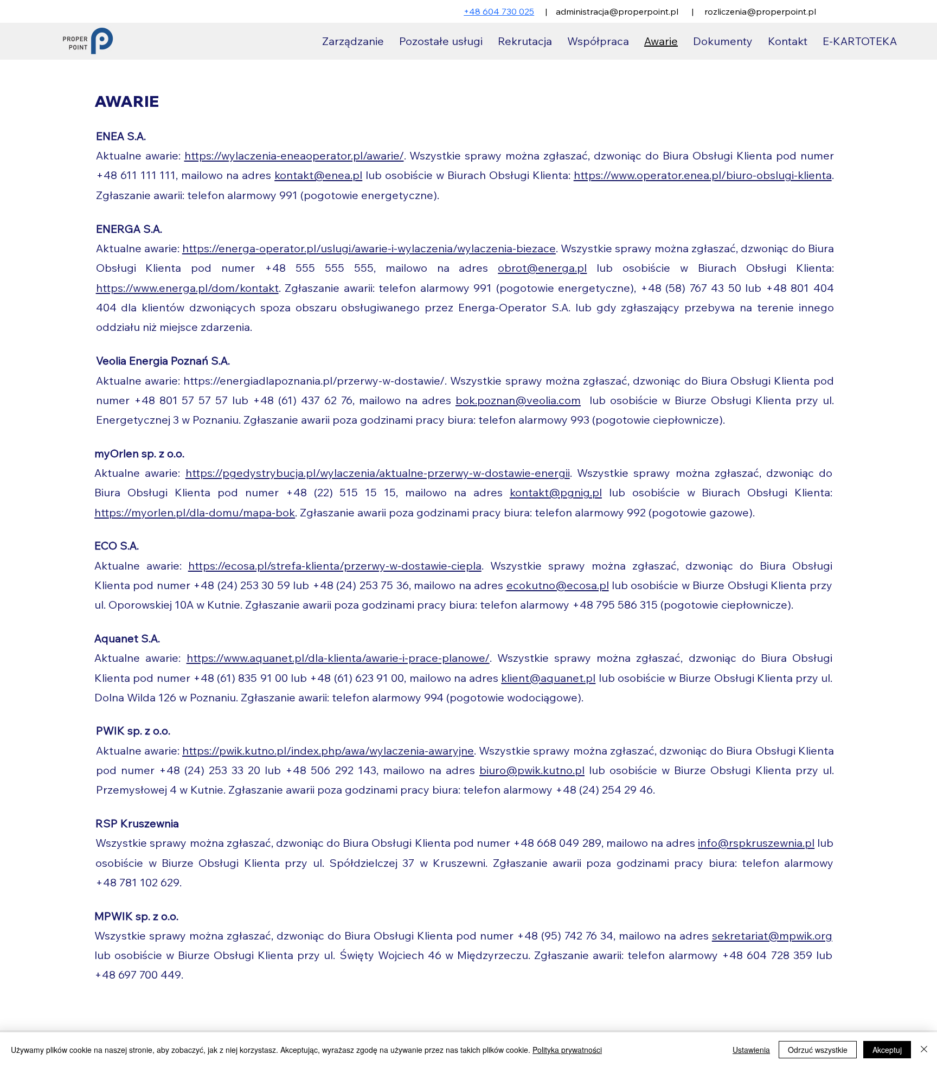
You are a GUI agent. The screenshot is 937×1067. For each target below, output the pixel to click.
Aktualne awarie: (140, 380)
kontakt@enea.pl (318, 175)
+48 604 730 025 (499, 11)
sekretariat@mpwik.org (772, 935)
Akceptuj (887, 1049)
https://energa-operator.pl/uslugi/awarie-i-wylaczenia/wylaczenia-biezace (369, 248)
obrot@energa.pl (542, 267)
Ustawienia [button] (751, 1049)
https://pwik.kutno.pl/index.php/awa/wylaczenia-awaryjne (328, 750)
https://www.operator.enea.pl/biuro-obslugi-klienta (703, 175)
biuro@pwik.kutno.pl (532, 770)
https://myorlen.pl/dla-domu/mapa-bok (194, 512)
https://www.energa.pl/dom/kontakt (187, 288)
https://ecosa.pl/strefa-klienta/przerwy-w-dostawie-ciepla (335, 565)
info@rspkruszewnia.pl (756, 842)
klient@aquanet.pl (548, 678)
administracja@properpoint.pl (617, 11)
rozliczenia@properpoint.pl (760, 11)
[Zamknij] (923, 1049)
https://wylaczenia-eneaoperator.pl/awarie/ (294, 155)
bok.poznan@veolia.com (518, 400)
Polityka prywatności (567, 1049)
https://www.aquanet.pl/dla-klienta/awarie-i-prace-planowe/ (338, 658)
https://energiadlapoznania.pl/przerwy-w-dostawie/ (314, 380)
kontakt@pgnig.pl (556, 492)
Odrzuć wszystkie (818, 1049)
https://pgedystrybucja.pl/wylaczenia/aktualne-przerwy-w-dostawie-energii (377, 473)
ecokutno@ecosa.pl (557, 585)
